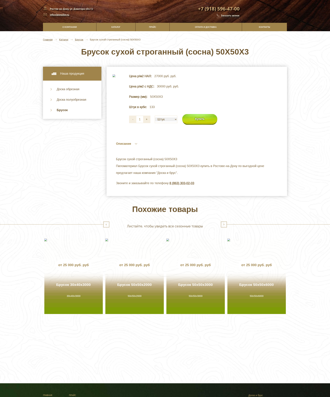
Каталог (115, 27)
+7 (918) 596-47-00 (219, 8)
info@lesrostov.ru (59, 14)
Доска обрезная (68, 89)
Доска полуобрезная (71, 99)
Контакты (264, 27)
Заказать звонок (230, 15)
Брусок (79, 39)
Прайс (152, 27)
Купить (199, 119)
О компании (69, 27)
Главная (48, 39)
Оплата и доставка (206, 27)
